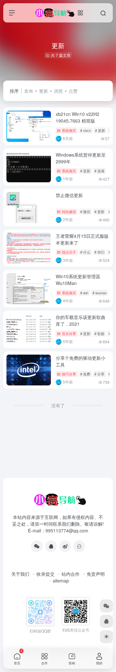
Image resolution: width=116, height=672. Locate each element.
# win (84, 292)
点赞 (73, 91)
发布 (28, 91)
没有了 (58, 405)
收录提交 (45, 574)
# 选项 (99, 170)
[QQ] (51, 546)
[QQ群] (79, 546)
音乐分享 (69, 333)
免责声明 (96, 574)
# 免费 (85, 373)
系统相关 (69, 130)
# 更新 (100, 130)
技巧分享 (69, 373)
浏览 (58, 91)
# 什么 (85, 251)
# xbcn (85, 130)
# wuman (99, 292)
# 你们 (99, 251)
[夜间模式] (106, 636)
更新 (43, 91)
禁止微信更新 (69, 195)
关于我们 (20, 574)
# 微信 (85, 211)
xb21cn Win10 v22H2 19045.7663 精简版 (77, 117)
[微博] (65, 546)
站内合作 (71, 574)
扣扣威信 (69, 211)
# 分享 (99, 373)
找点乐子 (69, 251)
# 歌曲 (99, 333)
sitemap (61, 580)
